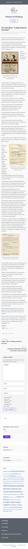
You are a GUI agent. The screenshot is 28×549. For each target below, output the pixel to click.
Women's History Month (13, 509)
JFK (12, 483)
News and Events (5, 33)
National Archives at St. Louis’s (13, 308)
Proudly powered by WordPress (9, 545)
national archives (16, 486)
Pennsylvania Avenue (14, 33)
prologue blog (8, 502)
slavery (4, 507)
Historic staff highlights (12, 481)
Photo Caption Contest (12, 497)
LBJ (20, 483)
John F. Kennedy (17, 483)
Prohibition (10, 333)
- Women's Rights (22, 32)
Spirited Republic (12, 318)
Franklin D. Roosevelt (10, 479)
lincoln (22, 483)
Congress (20, 473)
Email (5, 388)
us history (8, 507)
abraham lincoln (7, 471)
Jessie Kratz (10, 32)
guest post (5, 481)
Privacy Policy (4, 537)
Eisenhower (17, 477)
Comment (6, 364)
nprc (19, 494)
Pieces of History (14, 16)
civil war (15, 474)
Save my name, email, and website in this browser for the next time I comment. (8, 402)
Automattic (13, 546)
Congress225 (5, 476)
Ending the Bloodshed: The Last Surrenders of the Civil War (17, 349)
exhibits (22, 478)
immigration (9, 483)
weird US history (16, 507)
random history (16, 505)
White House (6, 509)
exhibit (6, 333)
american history (18, 471)
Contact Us (4, 530)
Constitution (12, 476)
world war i (20, 509)
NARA (5, 486)
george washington (19, 479)
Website (6, 393)
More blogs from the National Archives (11, 534)
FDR (4, 479)
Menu (14, 21)
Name (5, 383)
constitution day (10, 477)
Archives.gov (4, 527)
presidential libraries (12, 499)
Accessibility (4, 523)
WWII (11, 511)
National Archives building (9, 494)
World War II (6, 511)
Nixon (17, 494)
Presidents (19, 499)
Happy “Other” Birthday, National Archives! (11, 341)
